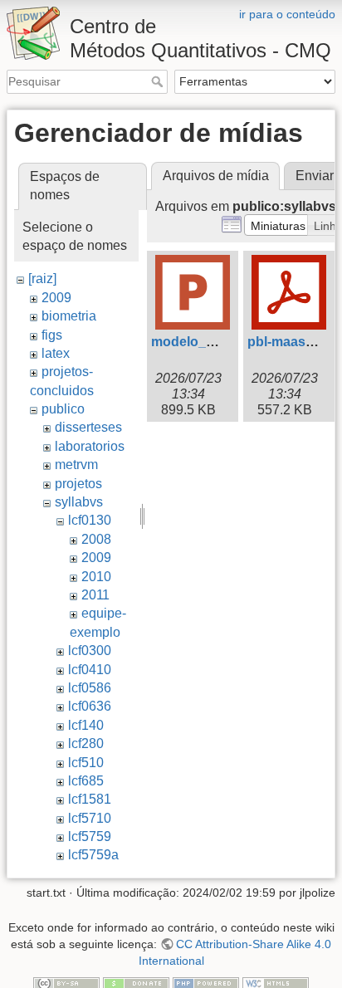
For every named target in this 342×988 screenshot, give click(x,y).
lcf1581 (89, 799)
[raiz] (42, 278)
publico (63, 409)
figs (52, 335)
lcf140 (86, 725)
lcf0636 (89, 706)
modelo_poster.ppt (210, 342)
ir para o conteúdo (287, 14)
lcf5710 (89, 818)
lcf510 (86, 763)
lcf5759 (89, 836)
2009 (56, 298)
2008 (96, 539)
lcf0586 (89, 688)
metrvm (76, 464)
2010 (96, 577)
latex (56, 353)
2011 (95, 595)
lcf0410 (89, 670)
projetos (78, 484)
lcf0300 (89, 650)
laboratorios (90, 446)
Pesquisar (159, 81)
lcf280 (86, 743)
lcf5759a (93, 855)
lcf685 (86, 781)
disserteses (88, 427)
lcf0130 (89, 520)
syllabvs (79, 502)
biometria (69, 316)
